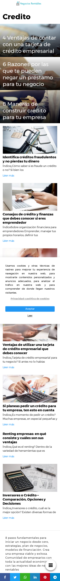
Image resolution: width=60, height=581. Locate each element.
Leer (30, 315)
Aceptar (30, 308)
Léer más (8, 175)
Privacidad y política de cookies (30, 298)
